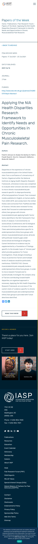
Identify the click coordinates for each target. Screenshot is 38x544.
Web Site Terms (10, 517)
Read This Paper (11, 313)
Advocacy (8, 452)
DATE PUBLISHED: (9, 65)
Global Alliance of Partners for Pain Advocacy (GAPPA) (17, 487)
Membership (8, 455)
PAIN (6, 468)
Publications (9, 437)
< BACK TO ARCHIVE (9, 45)
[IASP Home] (7, 4)
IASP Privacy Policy (20, 537)
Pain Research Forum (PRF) (14, 472)
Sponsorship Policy (11, 513)
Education (8, 444)
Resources (8, 441)
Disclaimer (8, 499)
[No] (36, 536)
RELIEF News (9, 479)
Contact (7, 495)
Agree (19, 541)
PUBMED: (5, 87)
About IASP (8, 463)
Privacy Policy (9, 509)
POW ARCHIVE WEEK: (9, 53)
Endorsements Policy (12, 506)
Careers (7, 459)
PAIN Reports (9, 475)
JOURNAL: (6, 76)
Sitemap (7, 520)
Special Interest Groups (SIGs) (15, 483)
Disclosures (8, 502)
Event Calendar (10, 448)
